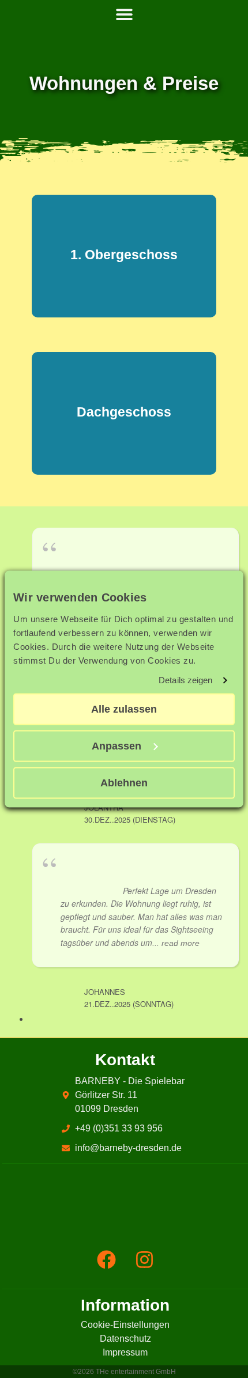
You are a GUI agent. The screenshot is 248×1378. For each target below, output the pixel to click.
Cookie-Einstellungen (125, 1325)
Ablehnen (124, 783)
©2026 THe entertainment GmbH (124, 1372)
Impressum (125, 1352)
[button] (124, 14)
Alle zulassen (124, 709)
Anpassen (116, 746)
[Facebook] (106, 1259)
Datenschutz (125, 1338)
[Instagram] (144, 1259)
